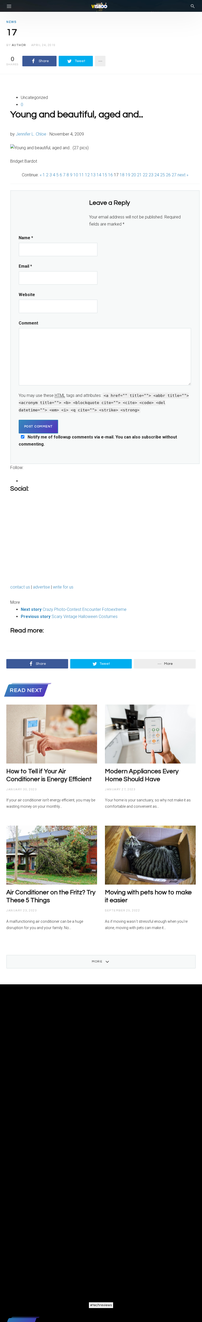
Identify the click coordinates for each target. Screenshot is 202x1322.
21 (139, 174)
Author (19, 45)
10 (75, 174)
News (11, 22)
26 (168, 174)
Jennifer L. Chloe (31, 134)
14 (99, 174)
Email (25, 266)
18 (122, 174)
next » (182, 174)
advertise (42, 587)
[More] (100, 61)
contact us (20, 587)
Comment (28, 323)
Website (27, 294)
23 (151, 174)
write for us (63, 587)
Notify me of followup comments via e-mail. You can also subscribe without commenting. (98, 441)
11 (81, 174)
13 (93, 174)
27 (174, 174)
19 (127, 174)
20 (133, 174)
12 (87, 174)
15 (104, 174)
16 (110, 174)
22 (145, 174)
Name (26, 237)
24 (156, 174)
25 (162, 174)
